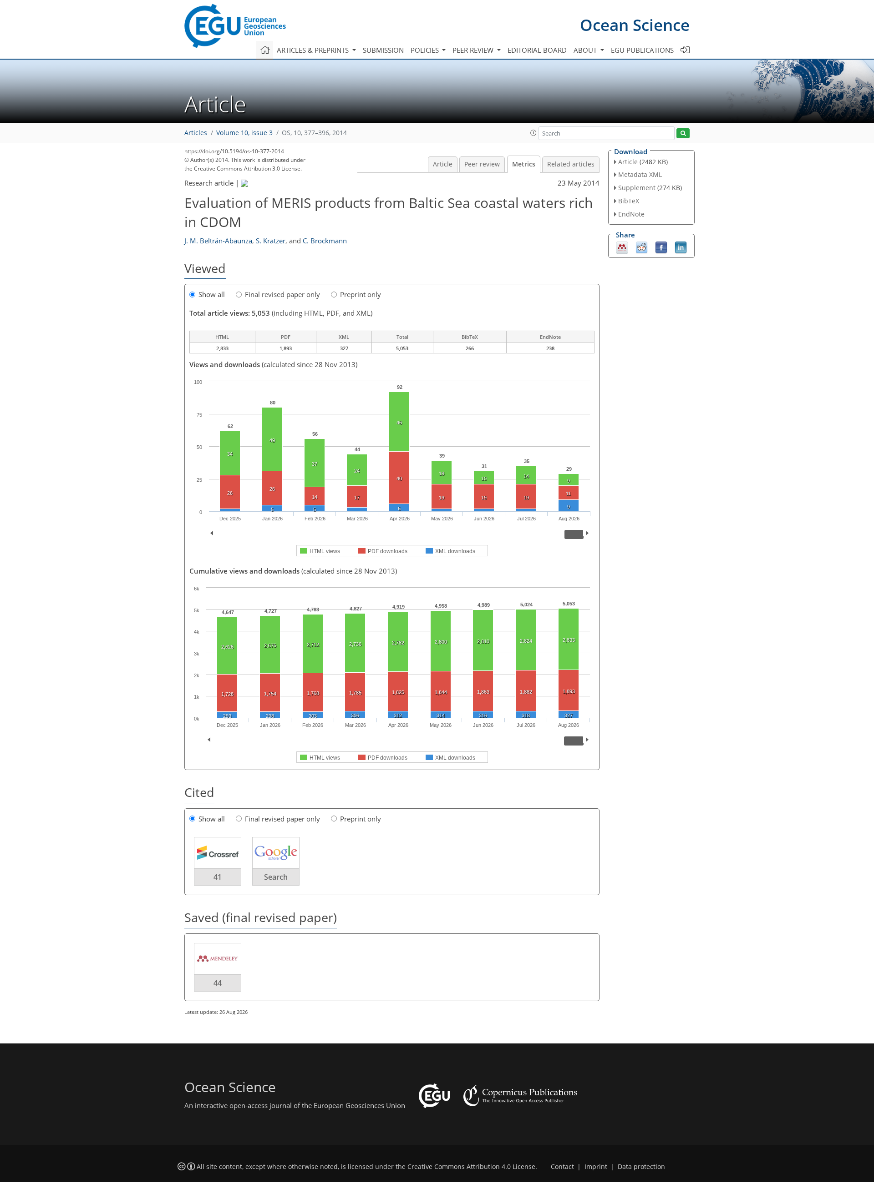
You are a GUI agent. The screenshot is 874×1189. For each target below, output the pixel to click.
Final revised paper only (282, 294)
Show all (211, 294)
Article (442, 164)
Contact (562, 1167)
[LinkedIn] (681, 246)
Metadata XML (640, 174)
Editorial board (537, 50)
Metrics (523, 164)
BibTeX (628, 200)
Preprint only (360, 294)
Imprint (595, 1167)
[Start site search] (683, 133)
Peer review (482, 164)
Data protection (641, 1167)
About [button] (586, 50)
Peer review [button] (473, 50)
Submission (383, 50)
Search (276, 877)
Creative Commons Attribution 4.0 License (471, 1167)
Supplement (637, 187)
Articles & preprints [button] (314, 50)
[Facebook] (661, 246)
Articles (195, 133)
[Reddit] (641, 246)
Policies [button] (426, 50)
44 (217, 983)
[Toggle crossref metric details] (217, 852)
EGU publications (642, 50)
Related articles (571, 164)
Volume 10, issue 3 (244, 133)
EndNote (631, 214)
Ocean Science (635, 24)
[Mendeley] (622, 246)
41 (217, 877)
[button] (533, 133)
